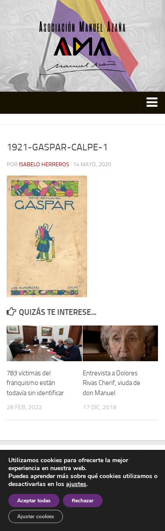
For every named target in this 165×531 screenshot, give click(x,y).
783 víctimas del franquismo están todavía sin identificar (35, 383)
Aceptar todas (34, 500)
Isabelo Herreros (44, 164)
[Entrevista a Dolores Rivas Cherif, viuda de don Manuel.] (120, 343)
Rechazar (83, 500)
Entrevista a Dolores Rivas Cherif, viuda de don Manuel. (111, 383)
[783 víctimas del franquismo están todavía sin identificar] (44, 343)
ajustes (76, 484)
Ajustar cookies (35, 516)
